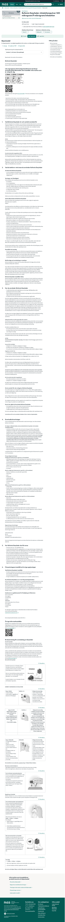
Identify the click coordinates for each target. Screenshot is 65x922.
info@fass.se (31, 906)
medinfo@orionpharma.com (11, 612)
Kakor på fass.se (41, 913)
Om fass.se (40, 904)
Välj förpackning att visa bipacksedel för (14, 49)
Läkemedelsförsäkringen (48, 26)
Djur (20, 4)
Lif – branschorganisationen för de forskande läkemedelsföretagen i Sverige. (12, 910)
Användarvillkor (41, 915)
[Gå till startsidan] (5, 4)
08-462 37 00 (32, 904)
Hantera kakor (41, 917)
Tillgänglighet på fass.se (43, 906)
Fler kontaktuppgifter (30, 911)
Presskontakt (41, 911)
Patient (12, 4)
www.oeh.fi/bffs (21, 93)
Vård (17, 4)
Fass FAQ (54, 910)
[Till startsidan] (2, 7)
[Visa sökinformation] (53, 4)
